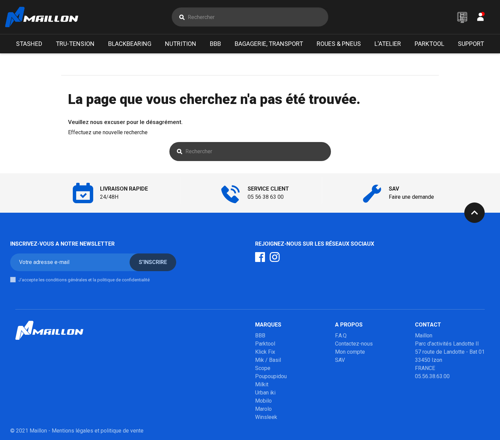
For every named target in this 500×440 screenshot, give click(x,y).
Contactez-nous (354, 343)
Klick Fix (265, 352)
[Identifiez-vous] (480, 18)
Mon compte (350, 352)
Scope (262, 368)
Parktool (265, 343)
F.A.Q (341, 335)
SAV (340, 360)
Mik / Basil (268, 360)
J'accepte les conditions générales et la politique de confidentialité (84, 279)
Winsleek (266, 417)
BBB (260, 335)
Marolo (263, 409)
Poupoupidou (271, 376)
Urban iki (265, 392)
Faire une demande (411, 197)
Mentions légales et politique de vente (98, 430)
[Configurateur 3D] (462, 17)
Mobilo (263, 401)
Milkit (261, 384)
